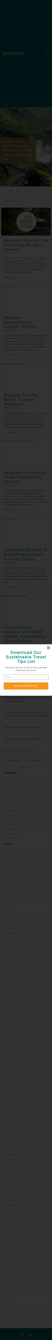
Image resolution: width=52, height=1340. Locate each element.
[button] (48, 648)
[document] (26, 670)
